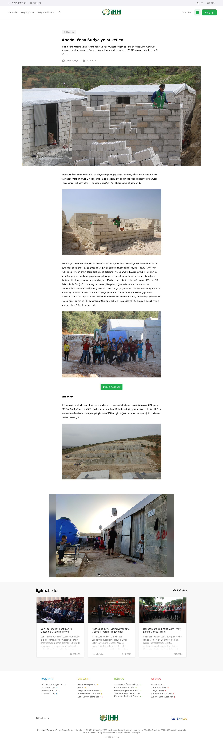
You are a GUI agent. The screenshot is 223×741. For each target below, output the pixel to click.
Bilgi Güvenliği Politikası (89, 696)
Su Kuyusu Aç (48, 687)
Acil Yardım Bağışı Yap (52, 684)
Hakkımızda (156, 684)
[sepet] (197, 12)
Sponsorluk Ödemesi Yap (126, 684)
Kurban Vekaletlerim (124, 687)
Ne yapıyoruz (27, 12)
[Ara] (59, 12)
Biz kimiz (12, 12)
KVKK (80, 687)
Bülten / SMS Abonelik (162, 696)
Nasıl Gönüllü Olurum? (89, 693)
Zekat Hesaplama (86, 684)
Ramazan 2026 (49, 690)
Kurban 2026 (48, 693)
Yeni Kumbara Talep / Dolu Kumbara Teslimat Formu (127, 694)
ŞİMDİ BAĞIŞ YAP (113, 387)
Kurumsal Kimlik (158, 687)
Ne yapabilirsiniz (46, 12)
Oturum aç (186, 12)
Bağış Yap (209, 12)
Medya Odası (157, 690)
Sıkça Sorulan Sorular (88, 690)
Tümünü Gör (179, 590)
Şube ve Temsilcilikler (161, 693)
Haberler (70, 32)
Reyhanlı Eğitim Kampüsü (126, 690)
